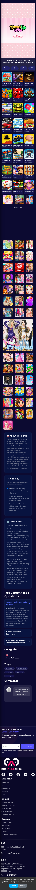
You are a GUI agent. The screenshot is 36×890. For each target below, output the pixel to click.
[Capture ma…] (29, 414)
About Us (5, 782)
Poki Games (6, 808)
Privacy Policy (7, 822)
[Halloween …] (19, 414)
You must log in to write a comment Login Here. (21, 691)
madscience (19, 672)
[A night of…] (19, 244)
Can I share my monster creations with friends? (18, 642)
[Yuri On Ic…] (8, 380)
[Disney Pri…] (8, 244)
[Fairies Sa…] (29, 402)
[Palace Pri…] (19, 256)
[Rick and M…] (29, 301)
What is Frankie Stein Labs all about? (18, 603)
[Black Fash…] (29, 289)
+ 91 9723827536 (12, 875)
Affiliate (5, 831)
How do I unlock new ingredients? (18, 633)
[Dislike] (14, 68)
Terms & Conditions (9, 835)
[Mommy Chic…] (8, 414)
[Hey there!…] (29, 256)
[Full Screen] (32, 68)
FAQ (3, 794)
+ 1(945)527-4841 (13, 853)
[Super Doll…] (8, 256)
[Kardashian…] (18, 335)
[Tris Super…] (19, 368)
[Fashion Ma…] (8, 402)
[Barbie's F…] (19, 278)
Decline (22, 886)
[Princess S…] (19, 199)
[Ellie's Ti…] (19, 301)
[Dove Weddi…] (19, 357)
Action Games (7, 802)
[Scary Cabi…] (8, 368)
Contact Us (6, 788)
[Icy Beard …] (8, 312)
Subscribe (28, 746)
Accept (13, 886)
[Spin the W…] (19, 289)
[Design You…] (29, 368)
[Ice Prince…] (8, 289)
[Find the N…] (19, 267)
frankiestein (9, 672)
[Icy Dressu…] (29, 199)
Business (5, 791)
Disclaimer (6, 825)
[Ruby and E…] (19, 380)
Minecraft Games (8, 805)
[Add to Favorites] (23, 68)
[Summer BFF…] (8, 267)
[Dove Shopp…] (29, 278)
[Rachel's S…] (8, 357)
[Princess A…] (29, 312)
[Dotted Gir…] (8, 391)
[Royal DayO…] (8, 301)
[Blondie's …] (8, 425)
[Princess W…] (29, 391)
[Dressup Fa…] (29, 244)
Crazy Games (7, 811)
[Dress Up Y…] (19, 312)
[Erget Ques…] (8, 199)
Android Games (8, 814)
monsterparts (9, 676)
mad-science (9, 668)
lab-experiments (21, 668)
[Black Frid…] (19, 402)
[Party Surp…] (29, 267)
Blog (3, 785)
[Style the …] (19, 391)
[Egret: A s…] (29, 357)
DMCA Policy (6, 828)
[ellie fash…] (29, 380)
